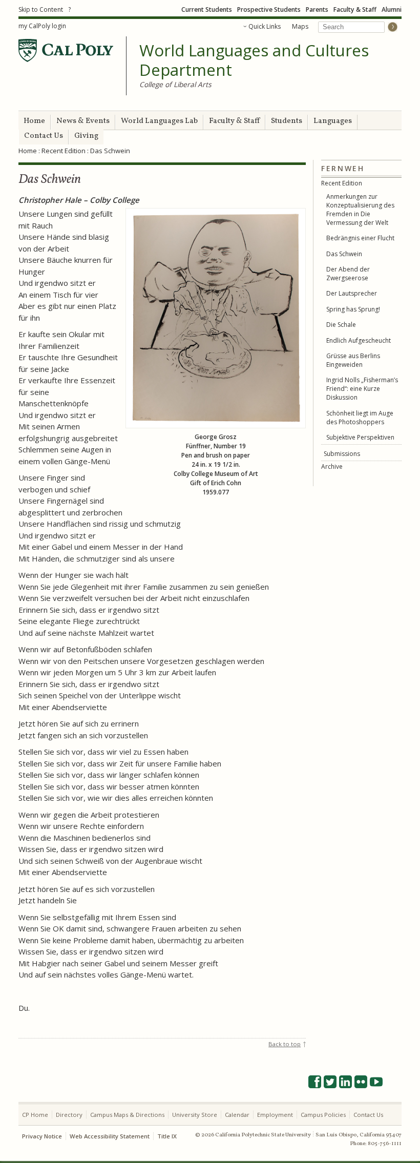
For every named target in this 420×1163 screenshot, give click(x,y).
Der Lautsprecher (351, 293)
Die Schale (341, 324)
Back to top (284, 1044)
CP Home (35, 1114)
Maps (300, 26)
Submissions (342, 453)
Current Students (206, 9)
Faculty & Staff (354, 9)
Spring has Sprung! (353, 309)
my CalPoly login (42, 26)
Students (286, 121)
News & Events (83, 121)
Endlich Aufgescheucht (358, 340)
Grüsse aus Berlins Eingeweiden (353, 360)
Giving (86, 136)
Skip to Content (40, 9)
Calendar (237, 1114)
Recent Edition (63, 150)
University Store (194, 1114)
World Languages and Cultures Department (254, 60)
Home (34, 121)
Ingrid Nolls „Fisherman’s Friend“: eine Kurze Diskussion (362, 389)
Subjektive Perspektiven (360, 437)
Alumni (392, 9)
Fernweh (343, 168)
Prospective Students (269, 9)
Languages (332, 121)
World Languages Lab (159, 121)
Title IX (167, 1136)
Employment (275, 1114)
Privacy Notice (42, 1136)
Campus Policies (323, 1114)
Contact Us (43, 136)
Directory (69, 1114)
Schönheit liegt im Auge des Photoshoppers (359, 417)
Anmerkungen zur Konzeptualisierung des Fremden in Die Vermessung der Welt (360, 209)
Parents (317, 9)
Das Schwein (344, 254)
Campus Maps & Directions (127, 1114)
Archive (332, 466)
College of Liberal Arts (175, 84)
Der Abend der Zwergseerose (348, 273)
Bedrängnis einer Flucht (360, 238)
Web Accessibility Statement (110, 1136)
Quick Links (264, 26)
